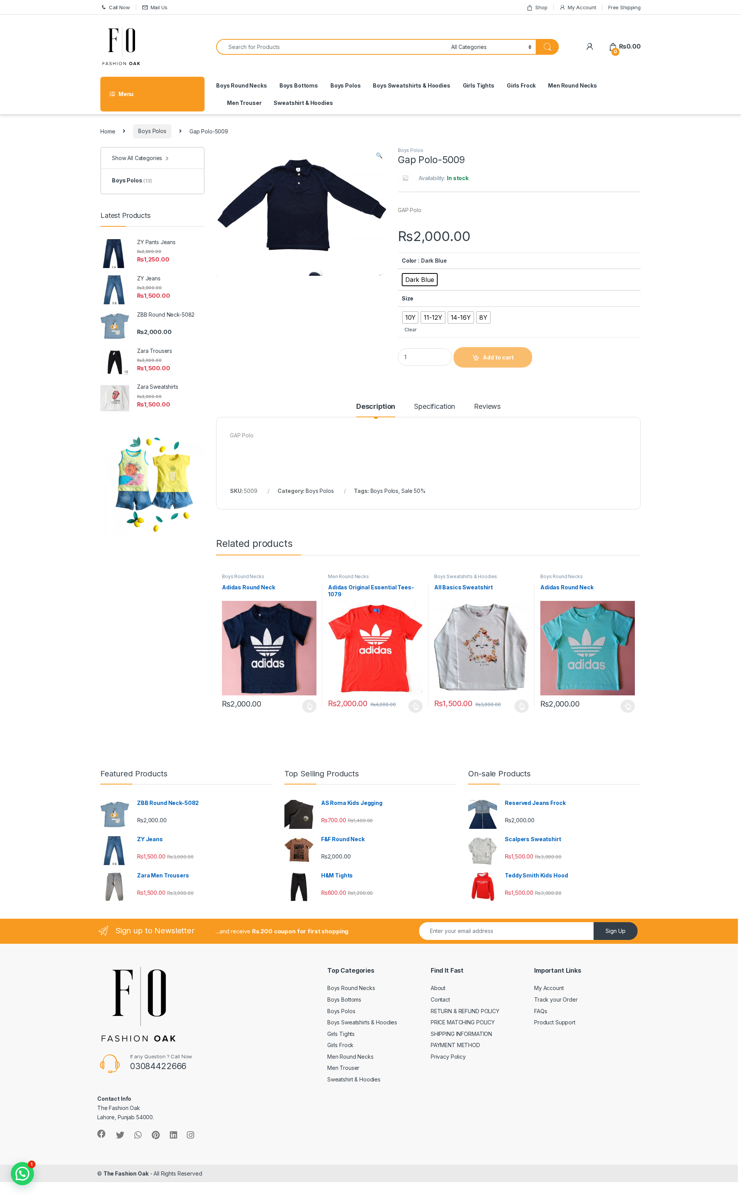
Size (407, 298)
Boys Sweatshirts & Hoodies (411, 85)
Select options (307, 706)
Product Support (554, 1022)
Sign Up (616, 931)
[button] (379, 155)
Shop (541, 7)
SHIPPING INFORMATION (461, 1034)
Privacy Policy (448, 1056)
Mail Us (159, 7)
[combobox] (331, 47)
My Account (582, 7)
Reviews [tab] (487, 406)
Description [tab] (375, 406)
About (438, 988)
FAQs (540, 1011)
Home (107, 131)
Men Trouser (244, 103)
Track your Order (556, 999)
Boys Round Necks (241, 85)
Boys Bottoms (298, 85)
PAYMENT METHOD (455, 1045)
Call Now (119, 7)
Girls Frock (521, 85)
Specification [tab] (434, 406)
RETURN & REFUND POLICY (465, 1011)
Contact (440, 999)
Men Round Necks (572, 85)
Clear (410, 329)
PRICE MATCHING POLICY (463, 1022)
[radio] (420, 279)
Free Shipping (624, 7)
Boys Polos (345, 85)
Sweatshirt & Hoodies (303, 103)
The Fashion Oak (126, 1173)
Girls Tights (478, 85)
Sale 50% (413, 491)
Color (409, 260)
